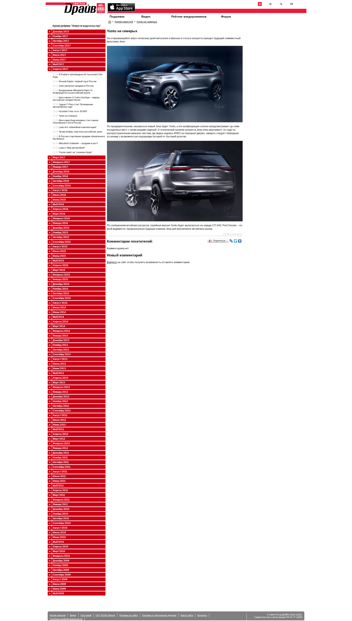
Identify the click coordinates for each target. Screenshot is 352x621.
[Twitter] (235, 241)
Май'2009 (58, 593)
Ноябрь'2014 (60, 288)
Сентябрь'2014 (62, 298)
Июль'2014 (59, 307)
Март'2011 (59, 495)
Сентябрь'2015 (62, 241)
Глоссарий (85, 615)
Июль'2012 (59, 420)
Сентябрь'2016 (62, 185)
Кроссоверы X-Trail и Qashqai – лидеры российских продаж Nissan (76, 98)
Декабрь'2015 (61, 227)
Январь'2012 (60, 448)
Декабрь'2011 (61, 452)
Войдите (112, 262)
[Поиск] (281, 5)
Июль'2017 (59, 55)
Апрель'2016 (60, 209)
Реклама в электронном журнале (159, 615)
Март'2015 (59, 270)
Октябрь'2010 (61, 518)
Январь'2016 (60, 223)
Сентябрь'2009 (62, 574)
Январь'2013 (60, 391)
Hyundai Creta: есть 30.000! (70, 111)
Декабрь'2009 (61, 560)
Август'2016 (60, 190)
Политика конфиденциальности (66, 619)
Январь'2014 (60, 335)
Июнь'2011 (59, 481)
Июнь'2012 (59, 424)
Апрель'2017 (60, 69)
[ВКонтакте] (240, 241)
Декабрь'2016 (61, 171)
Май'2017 (58, 64)
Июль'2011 (59, 476)
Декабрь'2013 (61, 340)
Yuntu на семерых (146, 21)
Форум (226, 16)
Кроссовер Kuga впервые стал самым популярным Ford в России (75, 121)
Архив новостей (124, 21)
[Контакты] (292, 5)
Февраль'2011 (61, 499)
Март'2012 (59, 438)
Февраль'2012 (61, 443)
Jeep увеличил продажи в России (73, 86)
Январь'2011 (60, 504)
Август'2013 (60, 359)
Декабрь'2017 (61, 31)
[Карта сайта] (270, 5)
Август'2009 (60, 579)
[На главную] (260, 5)
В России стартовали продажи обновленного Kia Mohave (79, 137)
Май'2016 (58, 204)
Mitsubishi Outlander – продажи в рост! (75, 143)
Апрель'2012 (60, 434)
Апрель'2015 (60, 265)
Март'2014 (59, 326)
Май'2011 (58, 485)
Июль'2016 (59, 195)
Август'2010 (60, 527)
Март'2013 (59, 382)
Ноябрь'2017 (60, 36)
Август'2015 (60, 246)
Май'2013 (58, 373)
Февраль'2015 (61, 274)
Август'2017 (60, 50)
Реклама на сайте (128, 615)
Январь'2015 (60, 279)
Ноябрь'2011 (60, 457)
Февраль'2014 (61, 331)
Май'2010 (58, 541)
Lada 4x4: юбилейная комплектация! (74, 127)
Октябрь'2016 (61, 181)
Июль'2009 (59, 584)
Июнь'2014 (59, 312)
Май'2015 (58, 260)
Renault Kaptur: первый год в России (74, 81)
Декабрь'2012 (61, 396)
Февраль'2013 (61, 387)
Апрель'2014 (60, 321)
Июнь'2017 (59, 59)
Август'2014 (60, 302)
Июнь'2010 (59, 537)
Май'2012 (58, 429)
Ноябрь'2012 (60, 401)
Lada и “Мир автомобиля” (69, 148)
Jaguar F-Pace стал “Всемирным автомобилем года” (73, 105)
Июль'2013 (59, 363)
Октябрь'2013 (61, 349)
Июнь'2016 (59, 199)
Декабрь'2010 (61, 509)
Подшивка (117, 16)
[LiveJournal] (231, 241)
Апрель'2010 (60, 546)
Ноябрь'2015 (60, 232)
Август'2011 (60, 471)
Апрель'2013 (60, 377)
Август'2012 (60, 415)
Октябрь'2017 (61, 41)
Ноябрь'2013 (60, 345)
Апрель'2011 (60, 490)
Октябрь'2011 (61, 462)
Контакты (202, 615)
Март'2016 (59, 213)
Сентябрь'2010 (62, 523)
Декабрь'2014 (61, 284)
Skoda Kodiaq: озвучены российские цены (77, 131)
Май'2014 (58, 316)
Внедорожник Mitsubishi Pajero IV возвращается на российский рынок (72, 91)
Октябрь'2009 (61, 570)
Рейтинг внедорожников (189, 16)
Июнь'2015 (59, 256)
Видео (146, 16)
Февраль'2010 (61, 556)
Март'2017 (59, 157)
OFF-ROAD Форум (105, 615)
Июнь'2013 (59, 368)
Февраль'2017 (61, 162)
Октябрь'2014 (61, 293)
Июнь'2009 (59, 588)
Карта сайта (187, 615)
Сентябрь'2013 (62, 354)
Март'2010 (59, 551)
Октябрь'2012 (61, 406)
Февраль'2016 (61, 218)
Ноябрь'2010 (60, 513)
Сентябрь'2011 (61, 466)
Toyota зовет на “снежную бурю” (72, 152)
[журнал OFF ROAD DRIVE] (84, 14)
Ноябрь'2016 (60, 176)
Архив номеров (58, 615)
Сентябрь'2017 (62, 45)
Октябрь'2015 (61, 237)
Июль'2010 (59, 532)
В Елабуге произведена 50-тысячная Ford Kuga (77, 75)
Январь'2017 (60, 166)
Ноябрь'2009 (60, 565)
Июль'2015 (59, 251)
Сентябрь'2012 (62, 410)
